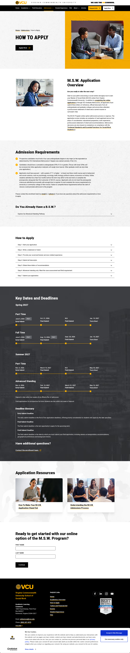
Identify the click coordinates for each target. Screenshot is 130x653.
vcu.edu (18, 625)
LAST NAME (20, 553)
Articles (83, 8)
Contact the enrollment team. (27, 450)
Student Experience (61, 8)
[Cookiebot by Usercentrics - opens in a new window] (12, 649)
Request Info (94, 8)
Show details (29, 649)
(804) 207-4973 (25, 622)
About (75, 8)
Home (17, 8)
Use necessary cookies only (114, 639)
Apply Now (107, 8)
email (43, 194)
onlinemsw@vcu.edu (27, 619)
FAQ (70, 8)
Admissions (47, 8)
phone (51, 194)
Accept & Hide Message (114, 633)
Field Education (37, 8)
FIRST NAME (20, 545)
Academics (24, 8)
